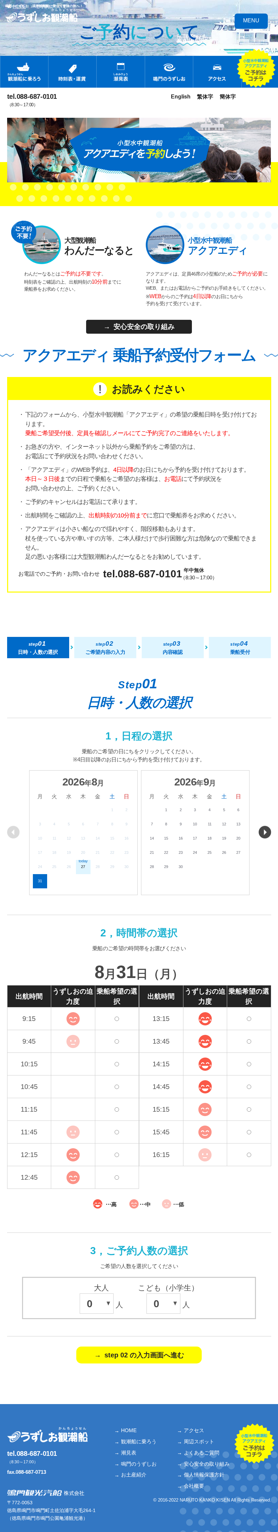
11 (210, 824)
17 (195, 838)
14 (152, 838)
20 (238, 838)
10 (195, 824)
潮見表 (128, 1453)
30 (181, 867)
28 (152, 867)
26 (224, 852)
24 (195, 852)
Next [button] (265, 832)
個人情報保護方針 (204, 1475)
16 (181, 838)
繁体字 (205, 96)
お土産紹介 (133, 1475)
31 (40, 881)
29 (166, 867)
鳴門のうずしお (139, 1464)
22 (166, 852)
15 (166, 838)
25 (209, 852)
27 (238, 852)
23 (181, 852)
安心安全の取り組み (207, 1464)
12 (224, 824)
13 (238, 824)
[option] (83, 832)
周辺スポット (199, 1441)
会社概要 (194, 1486)
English (181, 96)
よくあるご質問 (201, 1453)
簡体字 (228, 96)
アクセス (194, 1430)
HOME (129, 1430)
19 (224, 838)
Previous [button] (13, 832)
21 (152, 852)
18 (209, 838)
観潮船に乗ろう (139, 1441)
